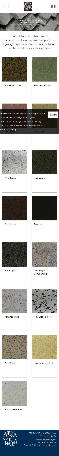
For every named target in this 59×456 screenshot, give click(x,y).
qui (15, 129)
